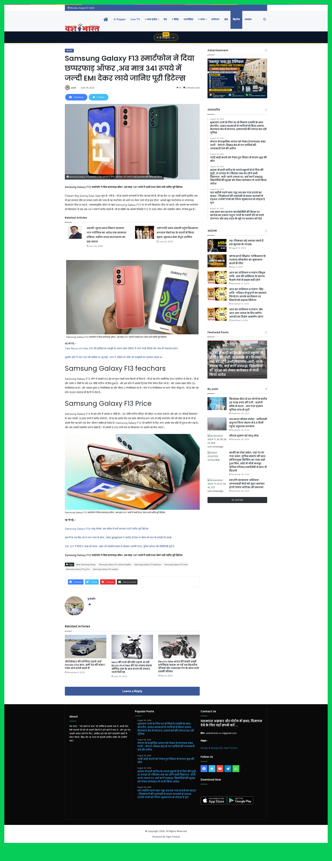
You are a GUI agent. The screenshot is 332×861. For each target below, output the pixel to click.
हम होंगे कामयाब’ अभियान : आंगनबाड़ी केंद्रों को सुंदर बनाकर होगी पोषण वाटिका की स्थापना (247, 483)
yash (73, 87)
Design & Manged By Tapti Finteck (219, 748)
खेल (226, 19)
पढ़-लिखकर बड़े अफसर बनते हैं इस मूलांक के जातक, (246, 242)
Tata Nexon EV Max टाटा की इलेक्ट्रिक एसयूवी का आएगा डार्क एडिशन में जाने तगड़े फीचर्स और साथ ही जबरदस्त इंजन (121, 348)
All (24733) (237, 500)
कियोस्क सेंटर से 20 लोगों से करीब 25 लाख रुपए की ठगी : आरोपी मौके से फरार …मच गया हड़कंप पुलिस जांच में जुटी (248, 404)
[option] (237, 360)
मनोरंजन (215, 19)
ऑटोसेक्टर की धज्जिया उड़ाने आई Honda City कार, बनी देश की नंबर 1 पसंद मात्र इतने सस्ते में (85, 665)
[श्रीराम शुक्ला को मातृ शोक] (217, 441)
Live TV (135, 19)
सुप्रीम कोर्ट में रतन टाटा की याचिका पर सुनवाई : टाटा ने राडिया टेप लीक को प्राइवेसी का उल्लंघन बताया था (113, 357)
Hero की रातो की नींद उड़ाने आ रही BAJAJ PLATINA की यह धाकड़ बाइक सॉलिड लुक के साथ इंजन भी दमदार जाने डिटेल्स (132, 667)
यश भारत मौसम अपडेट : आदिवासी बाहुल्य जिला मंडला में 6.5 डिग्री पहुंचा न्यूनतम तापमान (248, 422)
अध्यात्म (248, 19)
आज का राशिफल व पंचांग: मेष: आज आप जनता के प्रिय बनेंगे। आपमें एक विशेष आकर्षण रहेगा (246, 313)
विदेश (176, 19)
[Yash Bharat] (82, 28)
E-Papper (120, 19)
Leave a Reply (132, 691)
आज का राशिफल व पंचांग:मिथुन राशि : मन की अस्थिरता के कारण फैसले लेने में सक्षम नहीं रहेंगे (247, 276)
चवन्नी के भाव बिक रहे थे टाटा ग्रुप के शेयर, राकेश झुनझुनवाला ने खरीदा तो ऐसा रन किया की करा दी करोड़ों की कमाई (118, 537)
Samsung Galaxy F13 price (78, 569)
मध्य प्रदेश (151, 19)
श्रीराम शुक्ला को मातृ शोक (244, 435)
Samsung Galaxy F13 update (105, 569)
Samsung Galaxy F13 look (175, 564)
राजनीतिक (188, 19)
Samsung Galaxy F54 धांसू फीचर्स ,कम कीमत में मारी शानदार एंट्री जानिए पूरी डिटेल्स (106, 528)
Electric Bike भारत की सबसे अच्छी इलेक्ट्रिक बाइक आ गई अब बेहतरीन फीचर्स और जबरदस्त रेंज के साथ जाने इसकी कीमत (178, 666)
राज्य (202, 19)
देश (165, 19)
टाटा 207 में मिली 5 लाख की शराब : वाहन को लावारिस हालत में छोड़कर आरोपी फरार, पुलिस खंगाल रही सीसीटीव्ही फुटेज (119, 546)
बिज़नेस (236, 19)
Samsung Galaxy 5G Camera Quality (115, 564)
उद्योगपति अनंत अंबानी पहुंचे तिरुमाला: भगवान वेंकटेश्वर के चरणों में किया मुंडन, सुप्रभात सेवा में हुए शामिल (178, 232)
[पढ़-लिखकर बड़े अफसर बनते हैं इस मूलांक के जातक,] (217, 245)
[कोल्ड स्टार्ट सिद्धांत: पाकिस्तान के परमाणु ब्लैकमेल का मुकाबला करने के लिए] (217, 260)
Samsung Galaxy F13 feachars (147, 564)
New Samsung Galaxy (86, 564)
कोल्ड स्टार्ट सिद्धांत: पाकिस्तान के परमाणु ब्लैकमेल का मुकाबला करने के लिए (247, 259)
